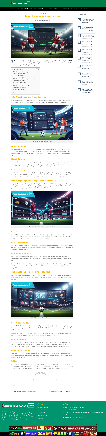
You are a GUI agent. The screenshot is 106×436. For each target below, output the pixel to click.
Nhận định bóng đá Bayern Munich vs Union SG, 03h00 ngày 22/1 (88, 43)
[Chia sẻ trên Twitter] (39, 373)
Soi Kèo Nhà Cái (42, 412)
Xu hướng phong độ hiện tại (21, 91)
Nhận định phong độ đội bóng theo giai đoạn (24, 86)
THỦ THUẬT (84, 9)
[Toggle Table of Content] (37, 69)
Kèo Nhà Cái (15, 9)
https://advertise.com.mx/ (77, 407)
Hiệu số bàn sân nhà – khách (21, 84)
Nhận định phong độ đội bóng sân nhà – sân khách (26, 79)
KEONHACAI (4, 412)
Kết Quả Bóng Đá (54, 9)
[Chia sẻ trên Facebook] (36, 373)
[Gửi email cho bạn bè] (42, 373)
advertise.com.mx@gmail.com (76, 417)
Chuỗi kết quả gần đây (20, 73)
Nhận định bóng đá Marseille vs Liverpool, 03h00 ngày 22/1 (88, 51)
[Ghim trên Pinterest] (44, 373)
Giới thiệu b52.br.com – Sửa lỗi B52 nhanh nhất (88, 35)
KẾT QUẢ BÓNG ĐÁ (26, 9)
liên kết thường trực (55, 379)
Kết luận (15, 93)
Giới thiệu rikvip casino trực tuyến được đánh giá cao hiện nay (88, 20)
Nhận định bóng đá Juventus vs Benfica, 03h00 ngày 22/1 (87, 75)
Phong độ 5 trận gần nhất (20, 87)
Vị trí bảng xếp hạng (19, 77)
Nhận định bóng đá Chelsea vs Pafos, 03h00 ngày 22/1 (87, 67)
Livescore (41, 418)
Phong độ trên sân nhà (20, 80)
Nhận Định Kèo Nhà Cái (44, 410)
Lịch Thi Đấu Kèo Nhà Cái (70, 9)
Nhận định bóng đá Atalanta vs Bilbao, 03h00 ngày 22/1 (87, 59)
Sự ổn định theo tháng (20, 89)
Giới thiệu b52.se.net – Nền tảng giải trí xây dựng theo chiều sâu (88, 28)
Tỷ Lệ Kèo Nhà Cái (40, 9)
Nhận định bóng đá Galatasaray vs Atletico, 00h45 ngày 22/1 (88, 90)
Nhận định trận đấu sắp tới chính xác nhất (24, 391)
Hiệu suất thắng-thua (19, 75)
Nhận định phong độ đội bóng (19, 61)
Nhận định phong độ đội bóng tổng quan (23, 72)
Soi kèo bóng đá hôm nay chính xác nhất (60, 391)
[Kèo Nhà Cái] (20, 3)
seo (49, 20)
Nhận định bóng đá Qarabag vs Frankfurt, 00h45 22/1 (87, 82)
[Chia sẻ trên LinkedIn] (47, 373)
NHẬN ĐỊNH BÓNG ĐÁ (42, 13)
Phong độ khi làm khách (20, 82)
